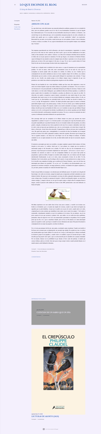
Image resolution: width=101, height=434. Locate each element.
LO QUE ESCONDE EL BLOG (38, 5)
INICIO (21, 13)
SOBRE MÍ (26, 13)
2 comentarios (41, 419)
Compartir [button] (17, 20)
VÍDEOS (52, 13)
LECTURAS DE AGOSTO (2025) (45, 416)
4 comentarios (46, 315)
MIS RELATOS (39, 13)
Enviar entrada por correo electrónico (46, 249)
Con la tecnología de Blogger (51, 429)
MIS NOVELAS (32, 13)
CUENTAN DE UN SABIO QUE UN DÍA (53, 312)
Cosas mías (17, 27)
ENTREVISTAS (46, 13)
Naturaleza (17, 29)
